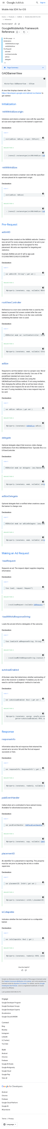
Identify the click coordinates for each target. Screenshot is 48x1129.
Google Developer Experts (11, 1010)
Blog (3, 1026)
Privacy (11, 1119)
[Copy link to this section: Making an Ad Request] (31, 553)
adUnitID (6, 232)
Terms (4, 1119)
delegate (6, 438)
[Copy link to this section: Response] (16, 732)
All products (6, 1110)
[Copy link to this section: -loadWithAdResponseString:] (33, 617)
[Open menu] (3, 2)
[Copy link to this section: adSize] (10, 363)
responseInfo (8, 739)
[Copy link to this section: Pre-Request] (19, 224)
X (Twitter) (5, 1040)
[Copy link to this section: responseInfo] (17, 739)
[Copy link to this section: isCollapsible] (16, 912)
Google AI (5, 1106)
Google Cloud (6, 1071)
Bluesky (4, 1030)
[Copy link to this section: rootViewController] (23, 302)
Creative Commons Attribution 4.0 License (17, 981)
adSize (5, 363)
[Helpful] (15, 24)
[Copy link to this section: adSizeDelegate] (20, 496)
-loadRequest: (9, 561)
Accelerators (6, 1013)
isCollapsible (8, 912)
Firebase (5, 1060)
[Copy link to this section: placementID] (17, 853)
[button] (24, 67)
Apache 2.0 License (20, 983)
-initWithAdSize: (9, 167)
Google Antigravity (8, 1067)
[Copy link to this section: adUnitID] (12, 232)
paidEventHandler (11, 797)
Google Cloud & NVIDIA (10, 1017)
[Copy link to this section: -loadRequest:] (18, 561)
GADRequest (38, 605)
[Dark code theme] (44, 78)
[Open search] (37, 2)
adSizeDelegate (10, 496)
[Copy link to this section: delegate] (13, 438)
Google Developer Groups (11, 1006)
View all (4, 1078)
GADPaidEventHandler (34, 825)
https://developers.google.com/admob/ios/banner (21, 93)
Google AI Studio (7, 1064)
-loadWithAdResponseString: (16, 616)
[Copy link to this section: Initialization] (18, 104)
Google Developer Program (11, 1003)
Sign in (42, 3)
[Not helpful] (19, 24)
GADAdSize (30, 426)
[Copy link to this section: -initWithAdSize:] (19, 167)
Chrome (4, 1057)
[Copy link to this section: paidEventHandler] (22, 798)
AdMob (19, 2)
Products (11, 17)
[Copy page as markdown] (24, 32)
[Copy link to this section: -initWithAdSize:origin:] (26, 112)
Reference (8, 19)
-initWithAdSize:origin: (13, 111)
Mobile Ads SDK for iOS (14, 9)
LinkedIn (5, 1037)
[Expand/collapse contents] (14, 38)
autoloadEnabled (10, 670)
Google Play (6, 1074)
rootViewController (11, 302)
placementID (8, 853)
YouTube (5, 1044)
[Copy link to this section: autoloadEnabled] (21, 670)
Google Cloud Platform (10, 1103)
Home (4, 17)
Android (4, 1053)
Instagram (5, 1033)
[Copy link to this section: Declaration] (13, 128)
